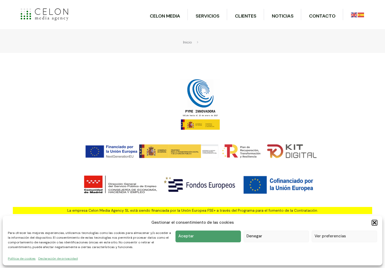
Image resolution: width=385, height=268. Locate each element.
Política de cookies (22, 258)
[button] (374, 222)
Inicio (187, 42)
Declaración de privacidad (58, 258)
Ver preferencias (330, 236)
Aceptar (186, 236)
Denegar (254, 236)
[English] (354, 14)
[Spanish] (361, 14)
